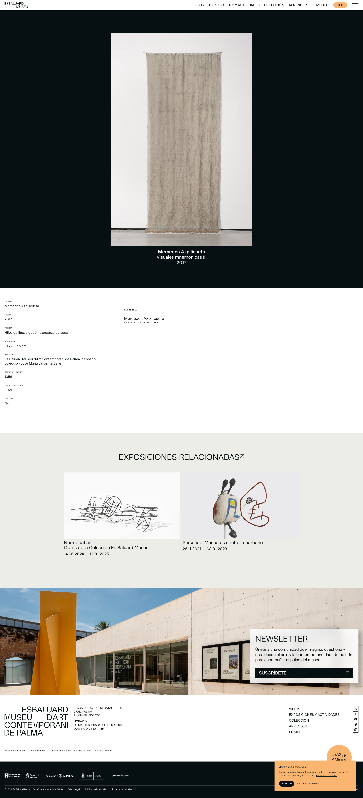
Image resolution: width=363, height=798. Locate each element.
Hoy (340, 5)
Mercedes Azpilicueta (22, 306)
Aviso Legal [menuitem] (74, 789)
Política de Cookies (326, 775)
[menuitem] (199, 5)
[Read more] (122, 515)
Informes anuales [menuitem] (103, 750)
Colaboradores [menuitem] (37, 750)
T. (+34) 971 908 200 (87, 715)
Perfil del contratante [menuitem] (79, 750)
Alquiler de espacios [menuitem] (15, 750)
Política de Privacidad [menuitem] (96, 789)
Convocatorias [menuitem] (57, 750)
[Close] (351, 765)
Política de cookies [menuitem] (122, 789)
